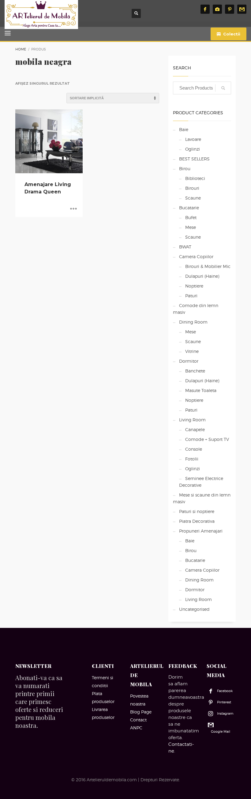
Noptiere (194, 285)
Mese (190, 227)
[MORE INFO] (73, 209)
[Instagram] (217, 9)
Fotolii (191, 458)
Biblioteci (195, 178)
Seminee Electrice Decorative (201, 482)
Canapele (195, 429)
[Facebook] (205, 9)
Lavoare (193, 139)
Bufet (191, 217)
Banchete (195, 370)
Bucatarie (189, 207)
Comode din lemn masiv (195, 309)
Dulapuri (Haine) (202, 276)
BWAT (185, 246)
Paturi (191, 295)
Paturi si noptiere (196, 511)
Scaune (193, 197)
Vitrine (192, 351)
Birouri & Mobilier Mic (207, 266)
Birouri (192, 188)
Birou (184, 168)
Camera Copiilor (196, 256)
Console (193, 449)
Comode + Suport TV (207, 439)
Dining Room (193, 321)
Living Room (192, 419)
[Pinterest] (229, 9)
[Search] (223, 88)
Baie (183, 129)
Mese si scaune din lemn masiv (201, 498)
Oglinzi (192, 149)
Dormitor (188, 361)
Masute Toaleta (200, 390)
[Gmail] (241, 9)
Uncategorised (194, 609)
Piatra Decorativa (197, 521)
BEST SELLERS (194, 158)
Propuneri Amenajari (201, 530)
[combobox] (202, 88)
